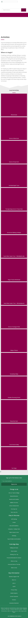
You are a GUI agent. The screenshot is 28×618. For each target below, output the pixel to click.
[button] (14, 15)
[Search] (23, 10)
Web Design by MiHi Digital (20, 611)
